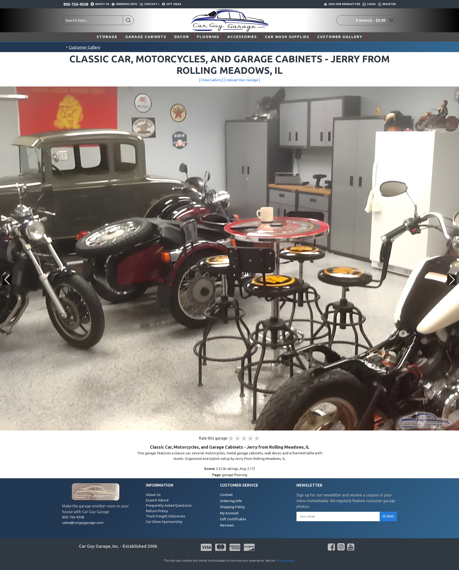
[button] (452, 279)
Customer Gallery (84, 47)
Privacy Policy (285, 560)
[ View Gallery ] (211, 80)
